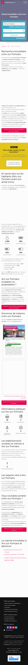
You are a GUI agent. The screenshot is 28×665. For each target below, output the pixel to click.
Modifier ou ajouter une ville (17, 27)
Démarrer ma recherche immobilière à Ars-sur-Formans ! (14, 307)
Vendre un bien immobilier (9, 605)
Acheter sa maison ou (12, 603)
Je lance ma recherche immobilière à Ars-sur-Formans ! (14, 130)
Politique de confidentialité (11, 652)
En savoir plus (7, 607)
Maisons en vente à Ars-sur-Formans (14, 554)
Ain (8, 46)
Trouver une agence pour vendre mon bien (14, 163)
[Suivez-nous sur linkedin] (16, 627)
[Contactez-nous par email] (4, 630)
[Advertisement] (14, 88)
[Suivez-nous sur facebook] (7, 627)
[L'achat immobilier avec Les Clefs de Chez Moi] (8, 2)
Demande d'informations (9, 618)
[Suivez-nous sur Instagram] (10, 627)
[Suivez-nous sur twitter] (5, 627)
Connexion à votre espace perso (11, 609)
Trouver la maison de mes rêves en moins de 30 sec (14, 402)
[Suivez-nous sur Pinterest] (13, 627)
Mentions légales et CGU (13, 650)
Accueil (3, 46)
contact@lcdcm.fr (9, 630)
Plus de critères (20, 38)
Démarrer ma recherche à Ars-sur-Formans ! (14, 529)
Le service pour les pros (9, 616)
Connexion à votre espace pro (10, 620)
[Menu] (25, 2)
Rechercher (14, 35)
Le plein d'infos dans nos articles (10, 611)
